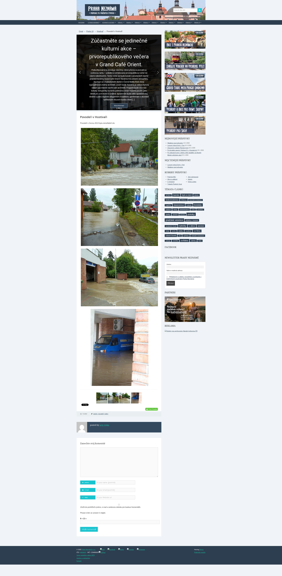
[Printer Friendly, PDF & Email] (151, 409)
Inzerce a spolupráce (83, 558)
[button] (80, 72)
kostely (198, 205)
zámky (193, 241)
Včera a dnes (192, 182)
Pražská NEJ (171, 177)
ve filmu (197, 231)
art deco (168, 195)
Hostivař (100, 31)
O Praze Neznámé (93, 22)
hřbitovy (184, 200)
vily (180, 236)
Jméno (168, 264)
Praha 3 (137, 22)
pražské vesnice (174, 220)
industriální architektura (195, 200)
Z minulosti (170, 182)
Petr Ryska (104, 425)
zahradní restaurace (197, 236)
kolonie (189, 205)
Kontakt (79, 561)
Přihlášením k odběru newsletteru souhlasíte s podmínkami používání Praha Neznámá (183, 278)
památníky (200, 209)
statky (106, 414)
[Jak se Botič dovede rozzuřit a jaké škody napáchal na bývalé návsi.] (119, 217)
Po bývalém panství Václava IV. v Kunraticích (182, 150)
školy (199, 241)
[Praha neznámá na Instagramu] (141, 549)
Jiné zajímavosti (193, 177)
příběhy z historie (192, 220)
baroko (176, 195)
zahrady (168, 240)
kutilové (168, 209)
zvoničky (175, 241)
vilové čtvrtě (171, 236)
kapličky (168, 205)
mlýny (175, 209)
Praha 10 (197, 22)
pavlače (175, 214)
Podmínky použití (199, 552)
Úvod (81, 31)
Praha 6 (162, 22)
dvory (196, 195)
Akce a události (172, 179)
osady (193, 209)
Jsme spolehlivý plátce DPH (86, 555)
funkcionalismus (172, 200)
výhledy (186, 236)
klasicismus (179, 205)
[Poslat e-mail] (102, 549)
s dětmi (192, 226)
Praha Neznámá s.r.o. (89, 549)
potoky (95, 414)
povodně (101, 414)
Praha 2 (128, 22)
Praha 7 (171, 22)
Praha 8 (179, 22)
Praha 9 (188, 22)
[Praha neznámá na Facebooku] (111, 549)
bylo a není (187, 195)
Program (81, 22)
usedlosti (188, 231)
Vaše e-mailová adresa (174, 270)
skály (167, 231)
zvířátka (184, 240)
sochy (174, 231)
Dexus (201, 549)
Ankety (190, 179)
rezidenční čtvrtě (171, 226)
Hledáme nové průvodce (175, 143)
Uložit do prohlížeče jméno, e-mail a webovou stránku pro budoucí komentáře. (110, 507)
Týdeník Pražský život (174, 184)
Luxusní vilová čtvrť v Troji (176, 145)
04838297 (83, 552)
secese (201, 226)
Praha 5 (154, 22)
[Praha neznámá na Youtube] (130, 549)
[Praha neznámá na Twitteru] (121, 549)
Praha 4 (145, 22)
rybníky (182, 226)
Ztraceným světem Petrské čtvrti (177, 148)
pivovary (182, 214)
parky (168, 214)
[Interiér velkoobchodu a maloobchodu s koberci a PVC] (119, 347)
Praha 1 (120, 22)
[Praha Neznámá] (102, 10)
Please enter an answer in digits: (93, 513)
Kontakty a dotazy (108, 22)
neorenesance (184, 209)
